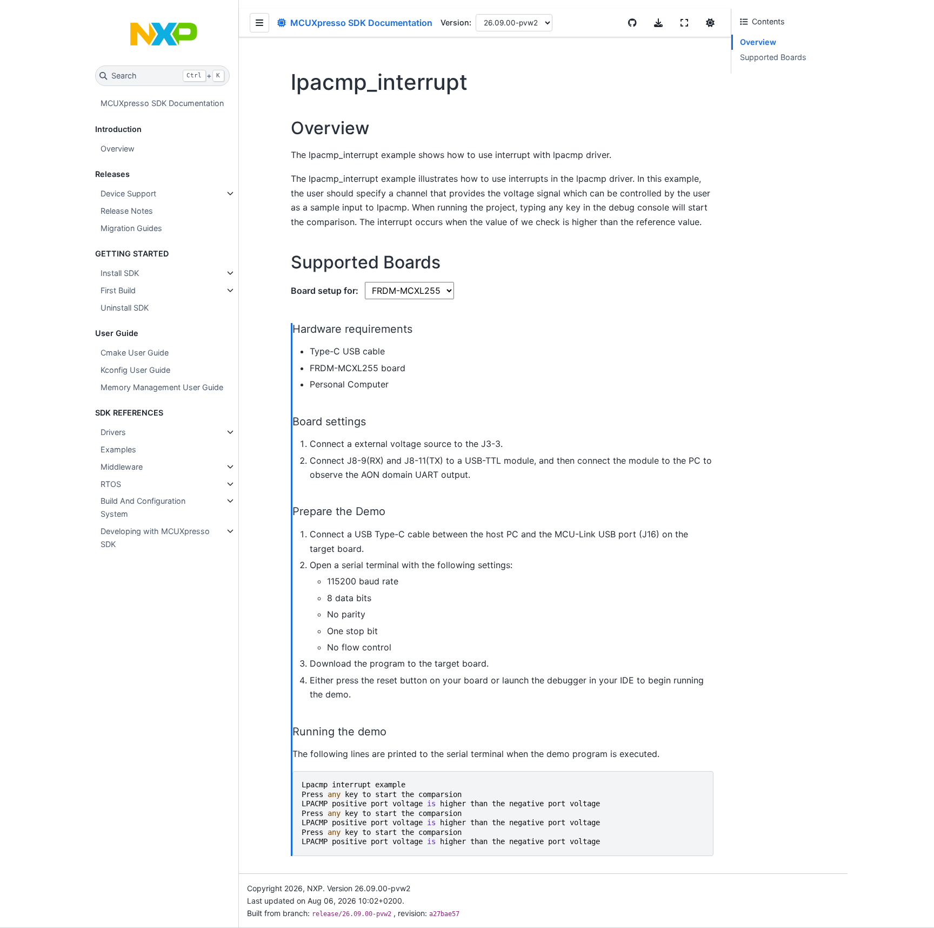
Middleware (122, 466)
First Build (118, 290)
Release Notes (127, 210)
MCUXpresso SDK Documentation (162, 103)
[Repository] (632, 22)
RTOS (111, 484)
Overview (118, 148)
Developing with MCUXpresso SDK (155, 537)
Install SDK (120, 273)
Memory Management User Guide (162, 387)
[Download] (658, 22)
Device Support (128, 193)
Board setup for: (326, 290)
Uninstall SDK (125, 307)
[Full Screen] (684, 22)
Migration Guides (131, 228)
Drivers (113, 432)
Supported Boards (773, 57)
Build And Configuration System (143, 507)
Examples (118, 449)
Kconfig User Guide (135, 369)
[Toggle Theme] (710, 22)
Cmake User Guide (135, 352)
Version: (456, 22)
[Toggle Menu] (259, 22)
